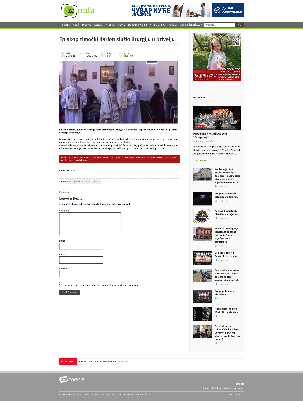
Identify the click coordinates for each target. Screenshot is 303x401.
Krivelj (97, 181)
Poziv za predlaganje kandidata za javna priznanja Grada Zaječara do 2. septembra (226, 235)
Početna (65, 24)
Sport (121, 24)
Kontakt (206, 388)
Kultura (98, 24)
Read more (201, 161)
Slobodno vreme (137, 24)
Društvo (86, 24)
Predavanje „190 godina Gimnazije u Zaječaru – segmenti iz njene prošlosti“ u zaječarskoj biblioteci (227, 176)
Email (62, 254)
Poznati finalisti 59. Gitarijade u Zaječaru (97, 361)
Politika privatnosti (221, 388)
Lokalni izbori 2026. (191, 24)
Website (63, 268)
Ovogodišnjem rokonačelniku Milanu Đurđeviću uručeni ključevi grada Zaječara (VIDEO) (228, 333)
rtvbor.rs (128, 56)
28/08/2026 (222, 299)
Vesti (76, 24)
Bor (109, 56)
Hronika (110, 24)
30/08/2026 (204, 142)
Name (63, 241)
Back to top (236, 394)
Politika (172, 24)
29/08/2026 (222, 201)
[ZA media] (77, 16)
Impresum (237, 388)
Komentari (64, 192)
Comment (64, 210)
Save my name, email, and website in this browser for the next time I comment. (99, 285)
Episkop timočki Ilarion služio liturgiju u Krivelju (117, 39)
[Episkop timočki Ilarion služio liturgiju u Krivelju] (119, 92)
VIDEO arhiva (157, 24)
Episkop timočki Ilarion (79, 181)
